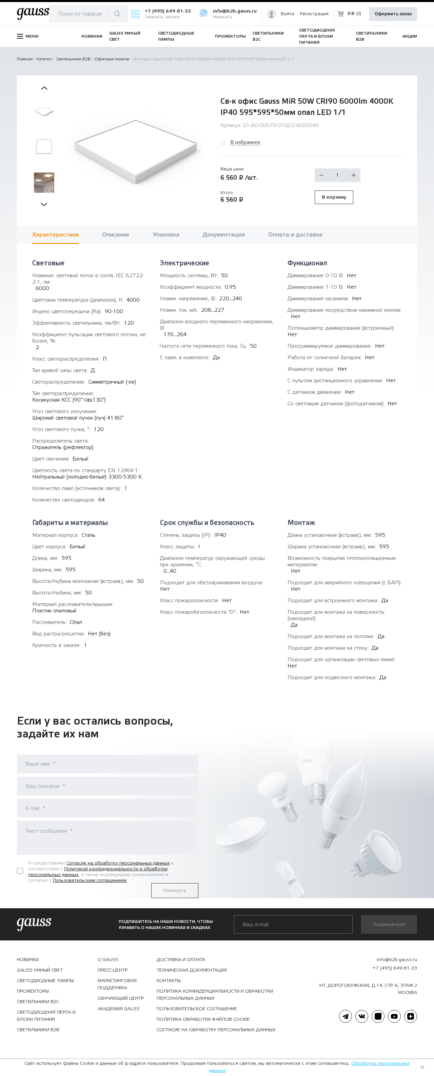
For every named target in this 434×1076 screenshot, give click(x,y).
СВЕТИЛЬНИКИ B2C (268, 36)
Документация (224, 234)
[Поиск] (117, 14)
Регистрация (314, 14)
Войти (287, 14)
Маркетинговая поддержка (117, 984)
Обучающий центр (121, 998)
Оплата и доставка (295, 234)
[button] (44, 88)
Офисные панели (112, 59)
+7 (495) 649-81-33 (168, 11)
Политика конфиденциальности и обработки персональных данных (215, 995)
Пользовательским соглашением (89, 880)
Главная (25, 59)
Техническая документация (192, 970)
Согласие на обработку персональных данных (118, 863)
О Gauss (108, 959)
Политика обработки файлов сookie (203, 1019)
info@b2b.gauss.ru (235, 11)
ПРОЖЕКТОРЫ (230, 36)
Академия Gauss (119, 1009)
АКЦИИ (409, 36)
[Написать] (206, 13)
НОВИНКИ (91, 36)
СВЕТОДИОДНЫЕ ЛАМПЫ (176, 36)
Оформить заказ (393, 14)
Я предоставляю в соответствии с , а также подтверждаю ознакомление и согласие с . (101, 871)
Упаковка (166, 234)
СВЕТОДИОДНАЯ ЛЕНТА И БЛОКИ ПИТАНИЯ (317, 36)
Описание (116, 234)
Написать (222, 17)
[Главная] (33, 14)
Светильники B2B (73, 59)
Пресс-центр (112, 970)
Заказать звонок (162, 17)
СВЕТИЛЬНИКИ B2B (371, 36)
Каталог (44, 59)
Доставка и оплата (181, 959)
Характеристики (55, 234)
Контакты (169, 980)
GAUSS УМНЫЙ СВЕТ (124, 36)
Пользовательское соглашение (197, 1009)
